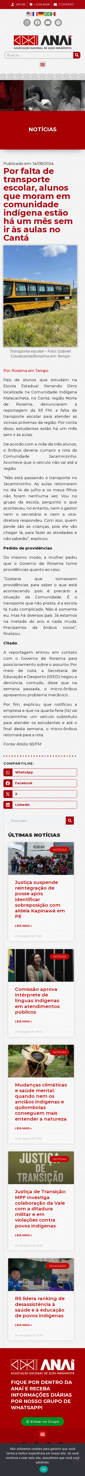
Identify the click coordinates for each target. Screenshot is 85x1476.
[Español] (53, 14)
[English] (29, 14)
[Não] (77, 1459)
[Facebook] (37, 22)
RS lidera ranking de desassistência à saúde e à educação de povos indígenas (40, 1307)
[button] (42, 64)
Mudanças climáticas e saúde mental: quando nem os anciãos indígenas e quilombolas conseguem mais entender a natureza (41, 1102)
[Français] (35, 14)
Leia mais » (23, 925)
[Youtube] (47, 22)
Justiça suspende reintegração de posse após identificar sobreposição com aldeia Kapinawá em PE (40, 899)
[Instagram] (27, 22)
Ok (44, 1469)
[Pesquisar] (76, 55)
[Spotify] (58, 22)
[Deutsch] (41, 14)
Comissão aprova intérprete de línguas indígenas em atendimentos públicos (37, 1000)
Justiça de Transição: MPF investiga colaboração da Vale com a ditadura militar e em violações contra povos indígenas (40, 1208)
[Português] (47, 14)
